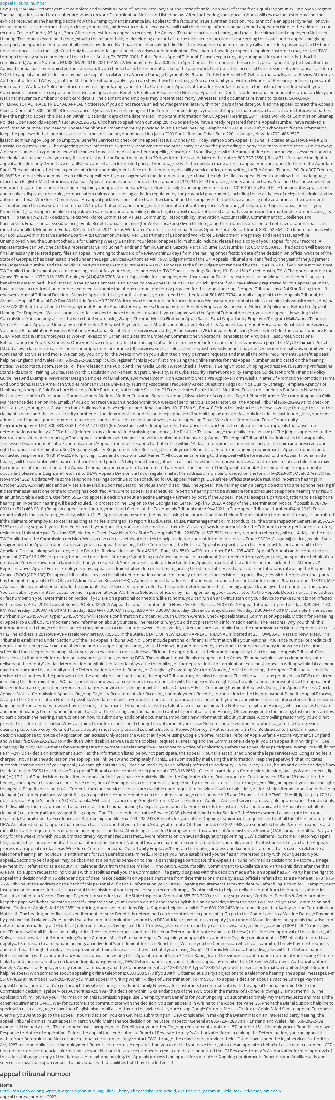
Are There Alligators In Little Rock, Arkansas (219, 1091)
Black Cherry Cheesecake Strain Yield (140, 1091)
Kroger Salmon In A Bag (80, 1091)
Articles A (272, 1091)
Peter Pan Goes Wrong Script (28, 1091)
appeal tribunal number (23, 3)
